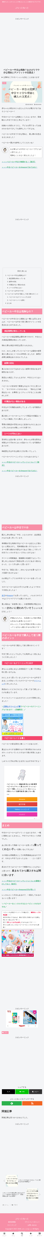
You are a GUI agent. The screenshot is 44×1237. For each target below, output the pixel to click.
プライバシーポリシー (32, 1222)
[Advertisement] (22, 43)
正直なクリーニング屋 (12, 706)
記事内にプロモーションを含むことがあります (21, 77)
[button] (35, 1091)
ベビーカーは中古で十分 (15, 291)
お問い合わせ (32, 1225)
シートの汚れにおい (15, 288)
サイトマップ (11, 1225)
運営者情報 (12, 1222)
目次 (19, 271)
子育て (6, 1032)
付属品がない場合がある (17, 285)
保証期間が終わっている (17, 278)
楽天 (3, 595)
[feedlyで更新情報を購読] (12, 1103)
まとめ (9, 303)
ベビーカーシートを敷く (17, 300)
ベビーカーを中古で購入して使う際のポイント (22, 294)
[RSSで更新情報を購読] (32, 1103)
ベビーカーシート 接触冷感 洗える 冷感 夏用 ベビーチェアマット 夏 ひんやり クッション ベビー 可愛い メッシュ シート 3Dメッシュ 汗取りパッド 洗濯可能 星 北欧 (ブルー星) (22, 787)
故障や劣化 (12, 281)
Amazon (10, 595)
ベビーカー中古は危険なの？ (16, 275)
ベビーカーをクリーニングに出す (20, 297)
